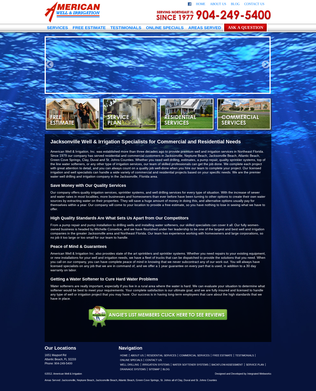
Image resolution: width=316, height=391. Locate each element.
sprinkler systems (172, 253)
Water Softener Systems (190, 364)
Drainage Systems (133, 369)
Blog (235, 4)
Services (57, 27)
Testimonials (125, 27)
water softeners (73, 164)
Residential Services (187, 114)
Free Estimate (89, 27)
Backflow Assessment (227, 364)
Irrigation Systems (156, 364)
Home (200, 4)
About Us (218, 4)
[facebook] (189, 4)
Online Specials (165, 27)
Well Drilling (129, 364)
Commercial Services (244, 114)
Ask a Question (245, 27)
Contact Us (254, 4)
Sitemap (154, 369)
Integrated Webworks (259, 373)
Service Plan (129, 114)
